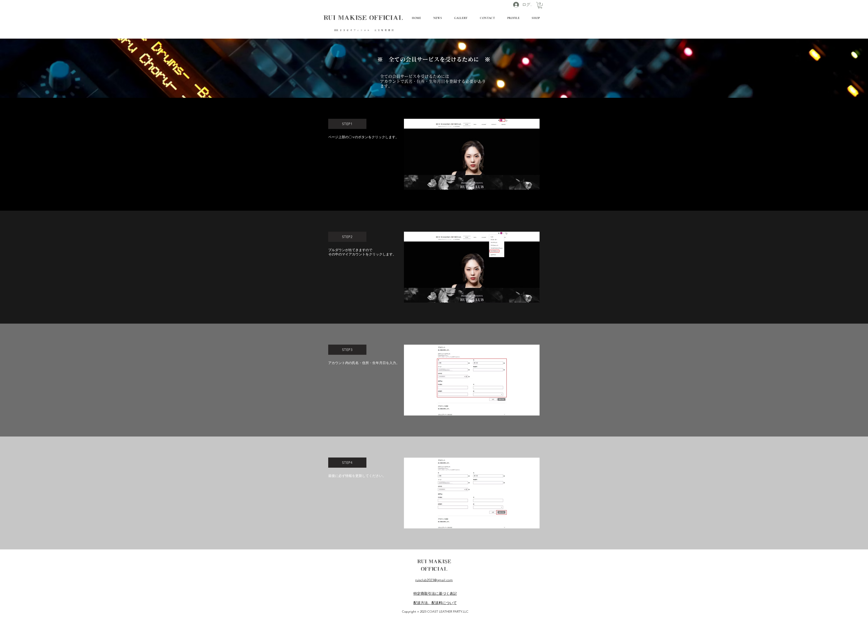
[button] (540, 5)
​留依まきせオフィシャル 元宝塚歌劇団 (364, 30)
